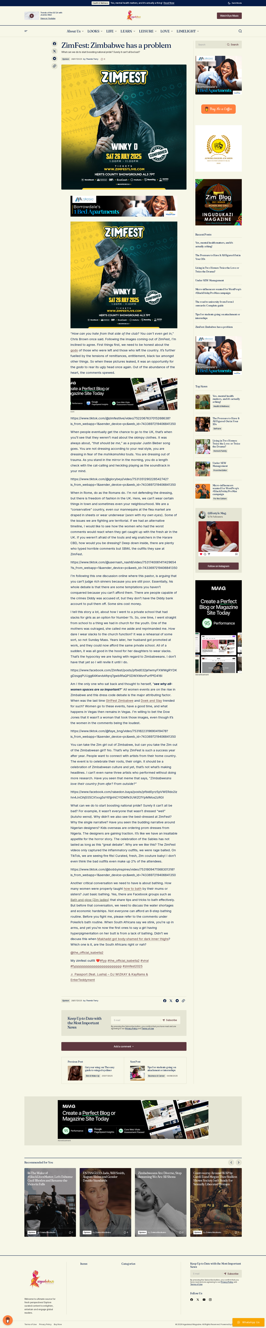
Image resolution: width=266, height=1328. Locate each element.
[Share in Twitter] (54, 51)
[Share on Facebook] (54, 43)
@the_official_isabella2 (86, 952)
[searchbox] (210, 44)
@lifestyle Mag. (217, 513)
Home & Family (220, 451)
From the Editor (220, 470)
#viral (145, 960)
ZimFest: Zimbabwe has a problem (214, 326)
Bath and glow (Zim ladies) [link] (89, 900)
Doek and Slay (151, 700)
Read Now (169, 3)
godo (74, 350)
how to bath (132, 889)
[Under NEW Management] (202, 469)
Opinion (65, 59)
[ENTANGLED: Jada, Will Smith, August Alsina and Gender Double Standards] (105, 1202)
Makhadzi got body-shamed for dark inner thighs (133, 939)
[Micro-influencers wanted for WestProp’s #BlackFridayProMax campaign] (202, 491)
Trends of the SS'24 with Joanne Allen (51, 13)
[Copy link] (54, 66)
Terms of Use (148, 1028)
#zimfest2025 (133, 966)
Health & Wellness (100, 3)
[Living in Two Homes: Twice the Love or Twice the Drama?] (202, 446)
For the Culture (220, 498)
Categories (128, 1263)
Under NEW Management (209, 280)
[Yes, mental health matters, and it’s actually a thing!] (202, 402)
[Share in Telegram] (54, 58)
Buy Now (58, 1324)
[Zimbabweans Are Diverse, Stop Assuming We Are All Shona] (160, 1202)
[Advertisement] (123, 394)
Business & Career (156, 1076)
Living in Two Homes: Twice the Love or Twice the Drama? (226, 443)
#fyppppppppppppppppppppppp (96, 966)
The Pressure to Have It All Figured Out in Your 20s (226, 421)
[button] (235, 3)
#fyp (103, 960)
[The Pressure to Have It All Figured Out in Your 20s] (202, 424)
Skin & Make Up (93, 1076)
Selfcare (217, 428)
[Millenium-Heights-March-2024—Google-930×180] (123, 206)
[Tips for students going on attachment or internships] (155, 1070)
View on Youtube (47, 18)
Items (83, 1263)
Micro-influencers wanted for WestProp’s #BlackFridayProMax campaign (226, 490)
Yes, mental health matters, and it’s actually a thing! (136, 3)
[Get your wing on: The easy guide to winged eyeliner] (92, 1070)
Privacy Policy (131, 1028)
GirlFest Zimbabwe (119, 700)
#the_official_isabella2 (124, 960)
